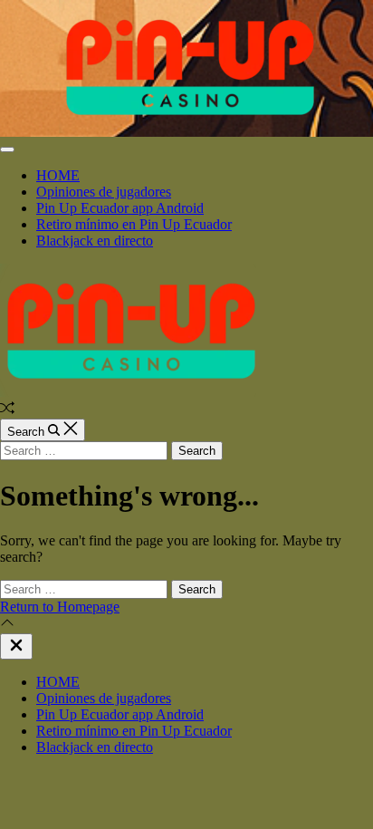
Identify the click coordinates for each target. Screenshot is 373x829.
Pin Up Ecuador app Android (120, 208)
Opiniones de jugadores (103, 191)
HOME (58, 175)
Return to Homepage (60, 606)
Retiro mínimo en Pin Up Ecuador (134, 224)
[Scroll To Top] (7, 624)
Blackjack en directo (94, 240)
